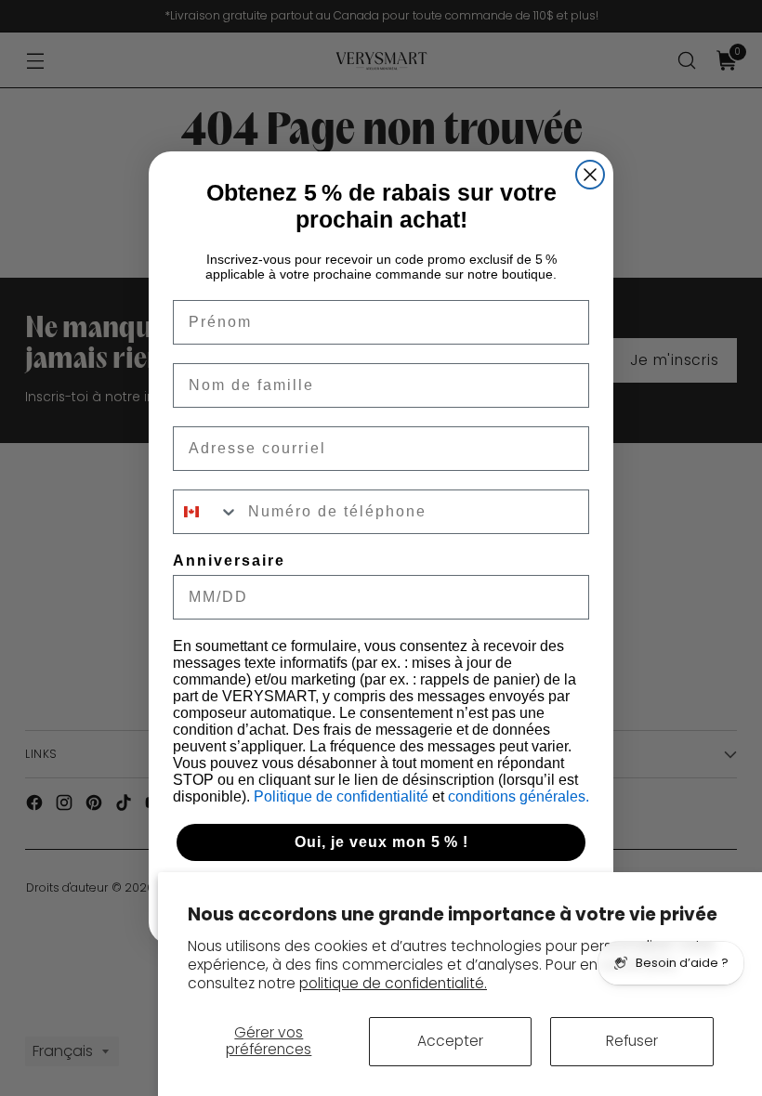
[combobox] (206, 511)
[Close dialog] (590, 175)
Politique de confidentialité (343, 796)
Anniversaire (229, 560)
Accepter (450, 1040)
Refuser (632, 1040)
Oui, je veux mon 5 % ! (381, 842)
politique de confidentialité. (393, 983)
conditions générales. (518, 796)
